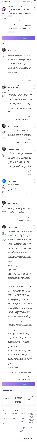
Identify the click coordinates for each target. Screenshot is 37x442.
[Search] (22, 1)
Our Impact (5, 414)
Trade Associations (22, 425)
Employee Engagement (22, 419)
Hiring (5, 418)
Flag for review (28, 77)
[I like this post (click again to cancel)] (34, 6)
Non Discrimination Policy (31, 428)
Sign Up (32, 1)
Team (5, 416)
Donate (14, 418)
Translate (20, 6)
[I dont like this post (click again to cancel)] (34, 9)
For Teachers (14, 416)
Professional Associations (22, 428)
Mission (5, 413)
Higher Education (23, 416)
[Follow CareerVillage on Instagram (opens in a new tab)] (29, 436)
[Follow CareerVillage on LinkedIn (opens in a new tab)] (29, 434)
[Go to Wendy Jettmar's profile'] (4, 87)
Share (24, 6)
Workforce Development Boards (22, 422)
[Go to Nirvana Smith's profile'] (4, 126)
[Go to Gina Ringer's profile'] (4, 181)
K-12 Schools (22, 413)
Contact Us (5, 423)
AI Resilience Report (31, 417)
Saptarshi (25, 21)
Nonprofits (23, 414)
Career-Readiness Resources (31, 414)
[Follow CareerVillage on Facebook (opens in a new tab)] (29, 432)
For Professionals (14, 414)
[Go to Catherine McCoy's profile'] (4, 149)
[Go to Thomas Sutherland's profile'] (4, 227)
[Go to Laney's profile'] (4, 9)
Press (5, 421)
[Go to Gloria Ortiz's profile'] (4, 50)
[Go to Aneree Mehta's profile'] (4, 203)
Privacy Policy (31, 425)
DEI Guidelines (31, 422)
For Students (14, 413)
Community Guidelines (31, 420)
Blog (5, 420)
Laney (26, 25)
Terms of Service (31, 423)
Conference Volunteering (22, 431)
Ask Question (26, 1)
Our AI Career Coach (5, 426)
